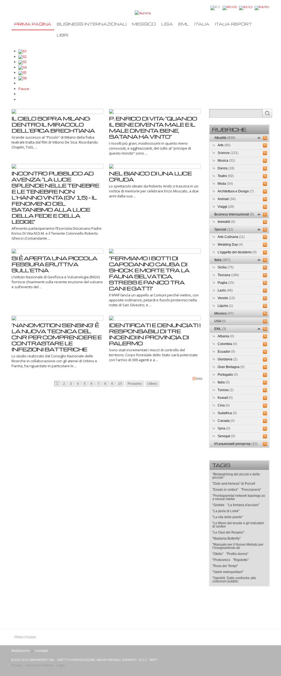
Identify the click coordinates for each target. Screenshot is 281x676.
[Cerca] (267, 113)
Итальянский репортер (235, 444)
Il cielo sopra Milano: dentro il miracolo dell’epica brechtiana (53, 124)
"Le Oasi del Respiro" (228, 532)
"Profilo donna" (237, 554)
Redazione (21, 650)
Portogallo (228, 375)
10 (120, 384)
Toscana (228, 275)
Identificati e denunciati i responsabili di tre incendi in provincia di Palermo (154, 334)
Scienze (228, 153)
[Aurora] (143, 12)
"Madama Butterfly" (226, 538)
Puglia (226, 283)
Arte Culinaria (231, 237)
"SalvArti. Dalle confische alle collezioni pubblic (234, 579)
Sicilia (226, 267)
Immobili (226, 222)
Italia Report (233, 23)
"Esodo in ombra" (225, 489)
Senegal (226, 436)
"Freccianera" (251, 489)
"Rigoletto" (241, 560)
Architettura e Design (236, 191)
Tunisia (226, 390)
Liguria (225, 306)
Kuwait (225, 398)
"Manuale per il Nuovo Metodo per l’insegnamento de (237, 546)
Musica (226, 160)
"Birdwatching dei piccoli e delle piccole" (236, 476)
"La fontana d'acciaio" (243, 505)
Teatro (226, 176)
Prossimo (135, 384)
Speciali (223, 229)
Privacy (17, 665)
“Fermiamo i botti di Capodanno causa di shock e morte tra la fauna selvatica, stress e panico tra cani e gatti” (149, 273)
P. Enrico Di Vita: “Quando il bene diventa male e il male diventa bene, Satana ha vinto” (153, 127)
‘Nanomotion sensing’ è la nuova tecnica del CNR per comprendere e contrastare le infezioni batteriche (57, 337)
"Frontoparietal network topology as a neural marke (238, 497)
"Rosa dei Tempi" (225, 566)
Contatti (41, 650)
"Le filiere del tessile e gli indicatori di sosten (238, 524)
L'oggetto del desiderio (237, 252)
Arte (224, 145)
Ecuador (226, 352)
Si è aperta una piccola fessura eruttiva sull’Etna (54, 264)
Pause (23, 88)
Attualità (224, 138)
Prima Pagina (32, 23)
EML (183, 23)
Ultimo (152, 384)
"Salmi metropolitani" (227, 572)
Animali (227, 199)
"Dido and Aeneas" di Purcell (233, 483)
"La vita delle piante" (227, 517)
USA (167, 23)
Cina (224, 405)
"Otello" (217, 554)
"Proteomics (221, 560)
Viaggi (226, 207)
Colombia (227, 344)
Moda (225, 184)
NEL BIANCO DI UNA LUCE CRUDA (150, 176)
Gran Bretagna (231, 367)
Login (61, 665)
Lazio (225, 290)
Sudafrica (227, 413)
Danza (226, 168)
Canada (226, 421)
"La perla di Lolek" (226, 511)
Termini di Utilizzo (39, 665)
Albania (226, 336)
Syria (224, 428)
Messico (144, 23)
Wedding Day (230, 244)
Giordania (227, 359)
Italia (201, 23)
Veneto (226, 298)
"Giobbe (218, 505)
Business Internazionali (92, 23)
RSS (199, 378)
